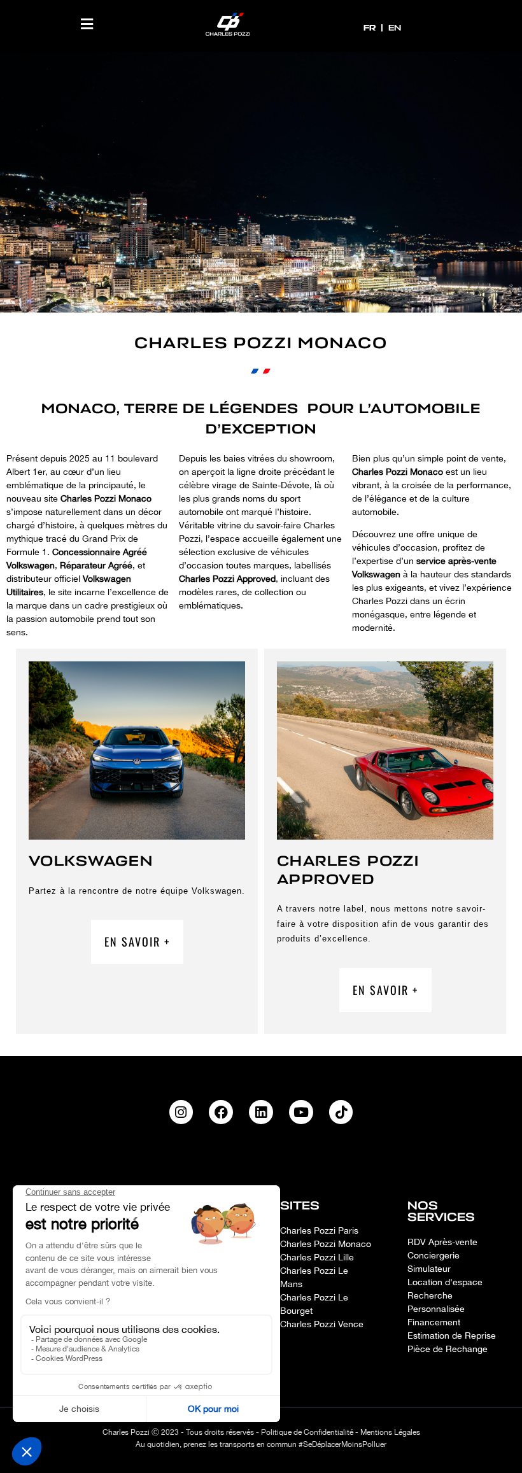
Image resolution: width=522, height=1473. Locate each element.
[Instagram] (181, 1112)
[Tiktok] (341, 1112)
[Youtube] (301, 1112)
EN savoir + (137, 941)
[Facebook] (221, 1112)
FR (370, 27)
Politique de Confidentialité (307, 1432)
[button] (87, 24)
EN (394, 27)
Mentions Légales (390, 1432)
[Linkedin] (261, 1112)
